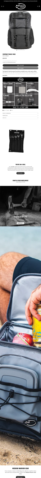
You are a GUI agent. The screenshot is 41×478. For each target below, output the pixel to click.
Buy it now (20, 68)
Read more (5, 75)
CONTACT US (5, 62)
